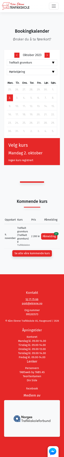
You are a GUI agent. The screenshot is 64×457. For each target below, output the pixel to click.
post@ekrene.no (32, 303)
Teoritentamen (32, 376)
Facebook (32, 388)
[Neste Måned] (47, 55)
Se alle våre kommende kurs (32, 253)
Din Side (32, 380)
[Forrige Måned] (16, 55)
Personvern (32, 368)
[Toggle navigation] (54, 6)
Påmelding (50, 235)
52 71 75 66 (32, 299)
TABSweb (25, 372)
